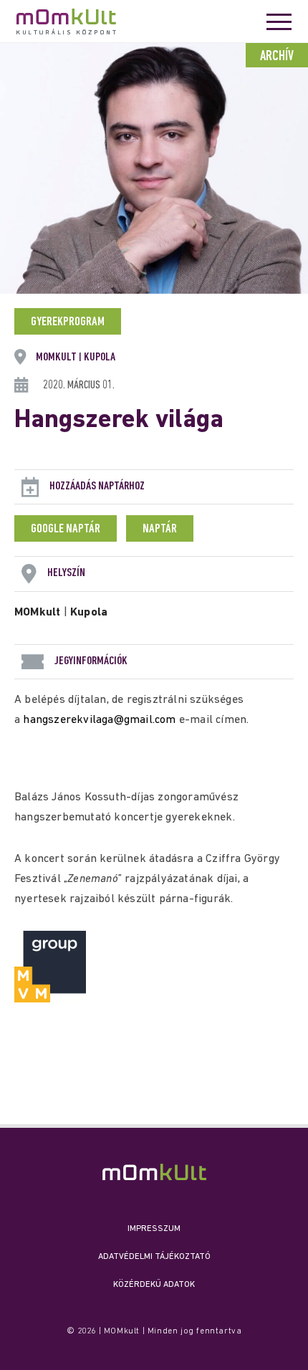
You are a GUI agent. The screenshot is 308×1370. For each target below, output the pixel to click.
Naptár (160, 529)
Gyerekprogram (68, 322)
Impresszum (154, 1229)
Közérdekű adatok (154, 1284)
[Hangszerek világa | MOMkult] (154, 1172)
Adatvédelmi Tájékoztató (154, 1256)
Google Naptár (65, 529)
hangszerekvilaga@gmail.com (99, 720)
